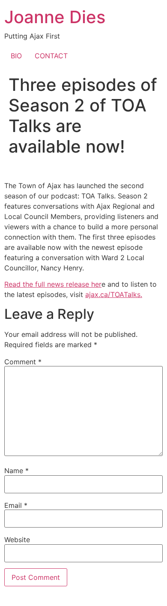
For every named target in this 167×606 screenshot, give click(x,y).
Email (15, 505)
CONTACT (51, 55)
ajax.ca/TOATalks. (113, 294)
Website (17, 539)
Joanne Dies (54, 16)
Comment (23, 361)
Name (16, 470)
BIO (16, 55)
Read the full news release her (52, 284)
